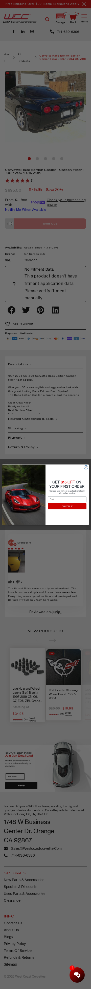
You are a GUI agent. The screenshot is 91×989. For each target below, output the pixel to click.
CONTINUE (67, 506)
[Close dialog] (86, 467)
